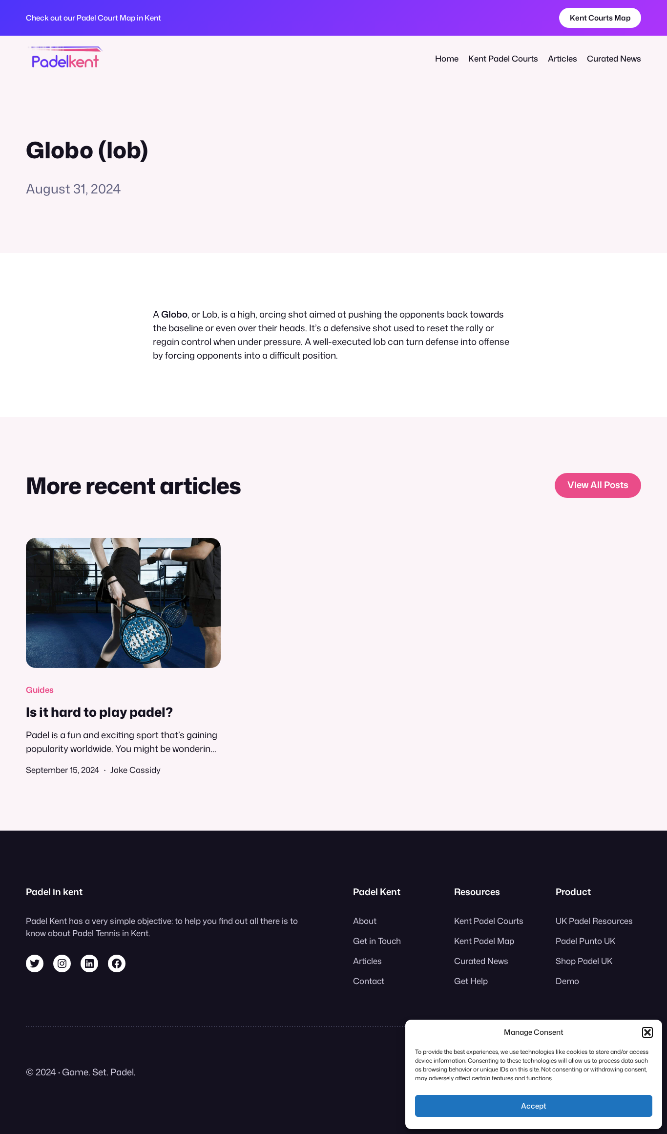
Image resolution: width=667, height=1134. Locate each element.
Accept (533, 1106)
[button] (647, 1032)
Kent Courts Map (600, 17)
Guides (40, 689)
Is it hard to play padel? (99, 712)
